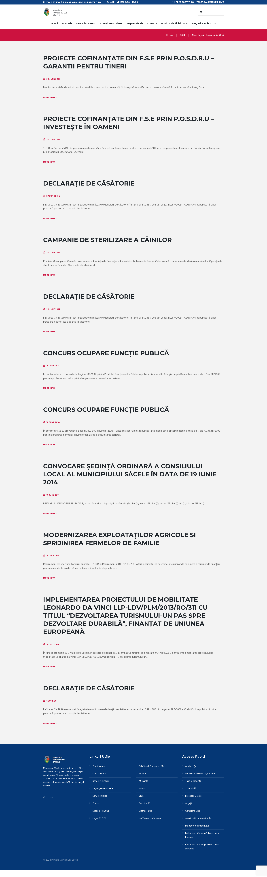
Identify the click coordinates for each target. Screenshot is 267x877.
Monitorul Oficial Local (174, 23)
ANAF (142, 788)
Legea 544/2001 (101, 811)
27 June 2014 (53, 196)
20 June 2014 (53, 252)
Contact (152, 23)
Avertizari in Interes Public (198, 818)
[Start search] (200, 12)
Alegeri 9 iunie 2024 (204, 23)
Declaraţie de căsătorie (89, 296)
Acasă (54, 23)
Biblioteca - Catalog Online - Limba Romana (202, 835)
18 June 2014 (53, 366)
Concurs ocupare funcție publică (106, 353)
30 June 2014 (53, 79)
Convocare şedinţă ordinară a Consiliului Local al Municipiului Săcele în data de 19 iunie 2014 (129, 474)
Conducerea (99, 766)
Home (169, 35)
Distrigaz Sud (145, 811)
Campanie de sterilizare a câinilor (107, 240)
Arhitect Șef (191, 766)
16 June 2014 (52, 495)
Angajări (189, 803)
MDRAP (142, 774)
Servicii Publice (100, 796)
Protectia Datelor (193, 796)
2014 (182, 35)
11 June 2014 (52, 555)
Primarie (67, 23)
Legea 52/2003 (100, 818)
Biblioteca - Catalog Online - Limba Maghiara (202, 847)
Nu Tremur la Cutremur (150, 818)
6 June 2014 (52, 701)
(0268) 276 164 (51, 2)
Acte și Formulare (111, 23)
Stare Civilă (190, 788)
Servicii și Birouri (86, 23)
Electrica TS (144, 803)
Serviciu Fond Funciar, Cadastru (200, 774)
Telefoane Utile (206, 2)
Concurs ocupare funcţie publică (106, 409)
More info (49, 97)
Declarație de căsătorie (89, 183)
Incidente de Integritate (197, 826)
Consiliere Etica (192, 811)
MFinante (143, 781)
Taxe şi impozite (193, 781)
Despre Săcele (134, 23)
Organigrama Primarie (103, 788)
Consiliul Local (99, 774)
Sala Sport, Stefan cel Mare (152, 766)
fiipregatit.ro (185, 2)
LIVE (221, 2)
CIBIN (141, 796)
